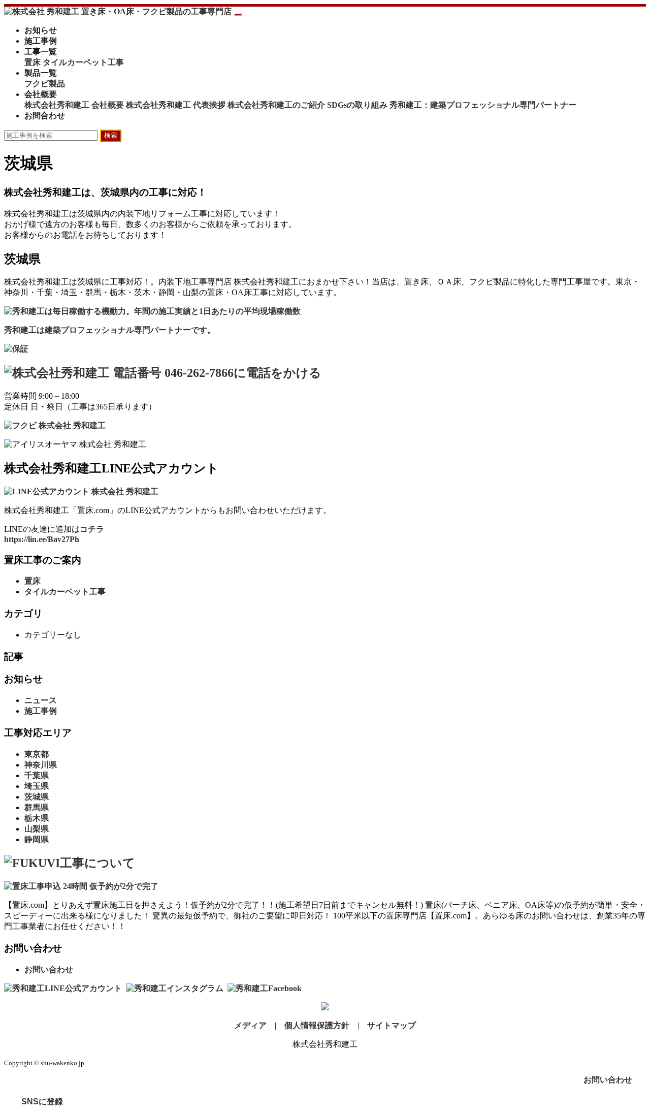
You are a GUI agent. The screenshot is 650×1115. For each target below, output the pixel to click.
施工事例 (40, 41)
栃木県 (36, 818)
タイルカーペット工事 (83, 62)
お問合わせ (44, 115)
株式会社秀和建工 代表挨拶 (175, 105)
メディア (250, 1025)
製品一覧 (40, 73)
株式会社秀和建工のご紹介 (276, 105)
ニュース (40, 700)
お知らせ (40, 30)
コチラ (92, 529)
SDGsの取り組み (357, 105)
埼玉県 (36, 786)
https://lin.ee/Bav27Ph (41, 539)
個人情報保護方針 (316, 1025)
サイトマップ (391, 1025)
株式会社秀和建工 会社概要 (74, 105)
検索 (110, 135)
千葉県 (36, 775)
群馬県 (36, 807)
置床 (32, 62)
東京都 (36, 754)
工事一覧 (40, 51)
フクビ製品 (44, 83)
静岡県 (36, 839)
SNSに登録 (42, 1101)
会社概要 (40, 94)
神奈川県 (40, 764)
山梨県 (36, 828)
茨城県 (36, 796)
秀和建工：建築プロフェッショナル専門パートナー (482, 105)
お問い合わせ (48, 969)
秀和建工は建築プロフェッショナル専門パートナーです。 (109, 330)
